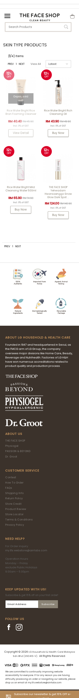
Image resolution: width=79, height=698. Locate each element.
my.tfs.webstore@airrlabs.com (26, 550)
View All (36, 64)
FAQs (8, 488)
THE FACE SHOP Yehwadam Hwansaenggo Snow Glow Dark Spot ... (58, 192)
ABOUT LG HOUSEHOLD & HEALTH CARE (38, 337)
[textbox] (38, 27)
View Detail (21, 133)
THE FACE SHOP (15, 440)
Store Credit (13, 504)
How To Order (14, 482)
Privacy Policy (14, 525)
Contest (10, 477)
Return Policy (14, 498)
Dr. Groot (11, 456)
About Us (13, 434)
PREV (11, 64)
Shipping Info (14, 493)
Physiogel (12, 446)
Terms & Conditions (19, 519)
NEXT (22, 64)
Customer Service (22, 470)
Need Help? (15, 539)
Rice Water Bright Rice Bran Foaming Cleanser (20, 112)
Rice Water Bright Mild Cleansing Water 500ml (20, 188)
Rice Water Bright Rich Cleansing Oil (58, 112)
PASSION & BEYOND (17, 451)
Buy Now (58, 133)
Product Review (15, 509)
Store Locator (14, 514)
